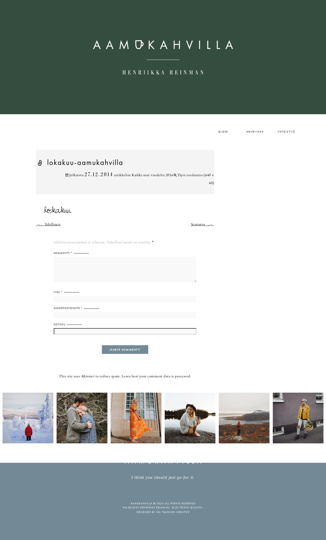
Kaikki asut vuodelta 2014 (152, 175)
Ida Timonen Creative (172, 512)
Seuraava (202, 224)
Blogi (224, 131)
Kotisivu (59, 324)
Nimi (58, 292)
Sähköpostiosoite (68, 308)
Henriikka (255, 131)
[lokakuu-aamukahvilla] (125, 212)
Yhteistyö (286, 131)
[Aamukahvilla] (163, 57)
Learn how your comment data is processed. (156, 376)
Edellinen (48, 224)
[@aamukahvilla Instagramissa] (163, 417)
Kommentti (63, 253)
